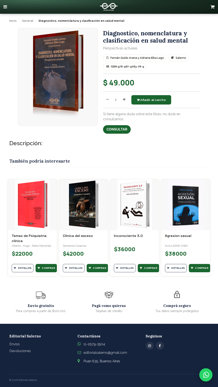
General (27, 20)
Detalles (24, 268)
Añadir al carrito (153, 100)
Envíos (14, 344)
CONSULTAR (116, 129)
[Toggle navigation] (5, 7)
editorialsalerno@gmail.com (105, 353)
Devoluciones (20, 351)
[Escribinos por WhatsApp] (205, 374)
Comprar (48, 268)
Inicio (13, 20)
